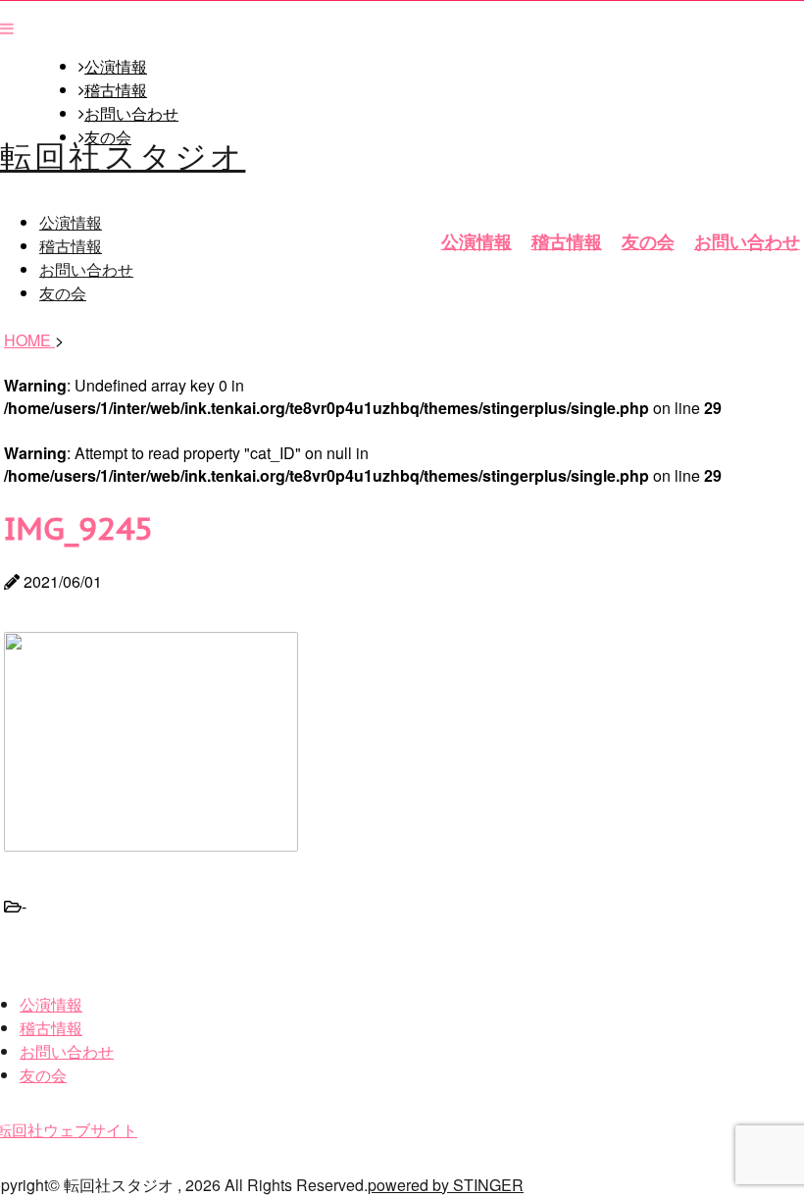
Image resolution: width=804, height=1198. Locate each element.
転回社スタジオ (122, 154)
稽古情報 (115, 90)
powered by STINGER (446, 1184)
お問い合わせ (131, 114)
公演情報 (115, 67)
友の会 (648, 241)
